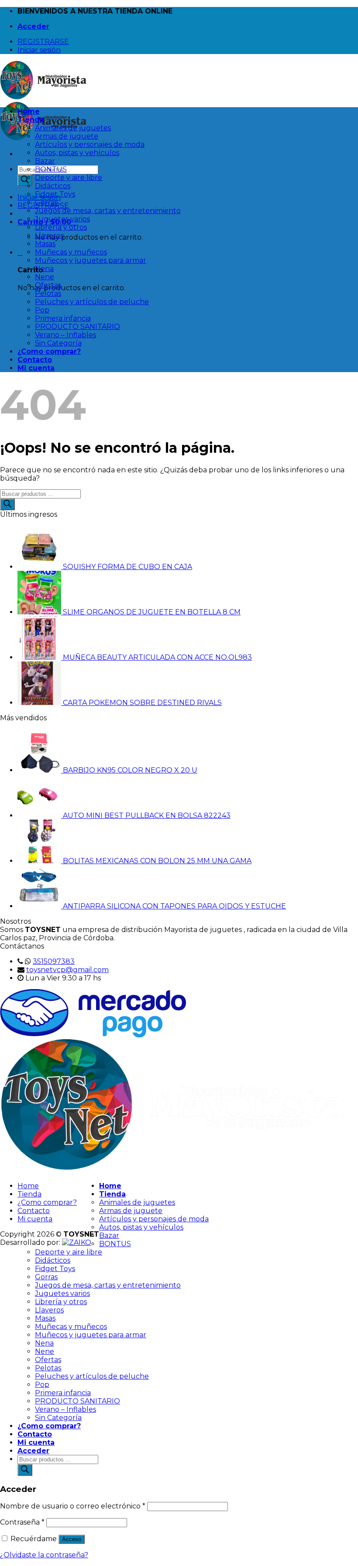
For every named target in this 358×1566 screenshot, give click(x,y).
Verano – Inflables (65, 335)
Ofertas (48, 285)
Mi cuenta (36, 368)
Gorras (46, 202)
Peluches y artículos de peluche (92, 302)
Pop (42, 310)
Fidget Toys (55, 194)
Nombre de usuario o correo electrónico (72, 1506)
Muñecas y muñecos (71, 252)
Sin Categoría (58, 343)
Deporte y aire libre (68, 177)
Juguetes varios (62, 219)
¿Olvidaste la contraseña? (44, 1555)
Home (28, 111)
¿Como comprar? (49, 351)
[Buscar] (24, 180)
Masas (45, 244)
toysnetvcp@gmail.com (67, 970)
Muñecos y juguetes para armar (90, 260)
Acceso (71, 1539)
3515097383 (54, 961)
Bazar (45, 161)
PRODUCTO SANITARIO (77, 326)
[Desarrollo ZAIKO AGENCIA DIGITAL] (76, 1242)
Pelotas (48, 293)
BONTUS (51, 169)
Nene (44, 277)
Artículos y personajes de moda (90, 144)
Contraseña (22, 1522)
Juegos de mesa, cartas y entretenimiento (108, 211)
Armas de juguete (66, 136)
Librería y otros (61, 227)
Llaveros (49, 235)
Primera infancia (63, 318)
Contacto (34, 360)
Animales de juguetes (73, 128)
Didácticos (52, 186)
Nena (44, 268)
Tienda (30, 119)
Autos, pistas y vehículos (77, 153)
